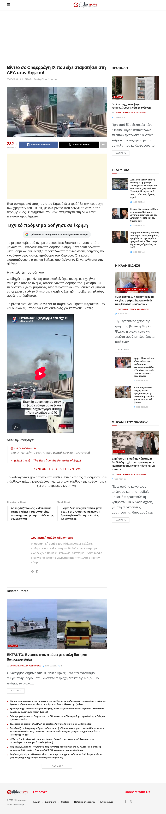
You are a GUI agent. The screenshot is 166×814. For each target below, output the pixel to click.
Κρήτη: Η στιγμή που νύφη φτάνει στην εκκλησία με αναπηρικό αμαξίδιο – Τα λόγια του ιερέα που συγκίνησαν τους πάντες (144, 367)
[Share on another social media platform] (103, 145)
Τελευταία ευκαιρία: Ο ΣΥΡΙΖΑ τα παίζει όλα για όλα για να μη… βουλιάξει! (51, 724)
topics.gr (20, 805)
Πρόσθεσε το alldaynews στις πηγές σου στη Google (59, 234)
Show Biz (119, 451)
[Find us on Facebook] (125, 801)
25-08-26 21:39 (119, 479)
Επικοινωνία (106, 802)
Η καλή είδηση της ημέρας (132, 290)
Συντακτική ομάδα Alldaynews (52, 537)
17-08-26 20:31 (119, 117)
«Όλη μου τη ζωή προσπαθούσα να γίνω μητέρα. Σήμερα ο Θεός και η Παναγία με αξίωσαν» (134, 300)
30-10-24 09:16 (14, 79)
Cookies (65, 802)
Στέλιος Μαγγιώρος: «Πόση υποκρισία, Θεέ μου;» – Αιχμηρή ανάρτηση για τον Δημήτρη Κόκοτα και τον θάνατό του (144, 215)
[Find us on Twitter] (131, 801)
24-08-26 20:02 (123, 314)
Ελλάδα (28, 79)
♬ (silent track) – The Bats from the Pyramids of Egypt (45, 460)
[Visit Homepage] (85, 5)
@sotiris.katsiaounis (23, 448)
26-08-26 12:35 (50, 666)
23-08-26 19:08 (141, 381)
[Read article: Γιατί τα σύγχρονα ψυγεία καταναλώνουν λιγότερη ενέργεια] (135, 88)
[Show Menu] (8, 5)
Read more (17, 691)
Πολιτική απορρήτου (84, 802)
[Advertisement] (83, 37)
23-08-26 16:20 (141, 407)
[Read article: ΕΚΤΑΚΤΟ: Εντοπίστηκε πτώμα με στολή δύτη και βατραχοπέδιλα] (57, 624)
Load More (57, 766)
